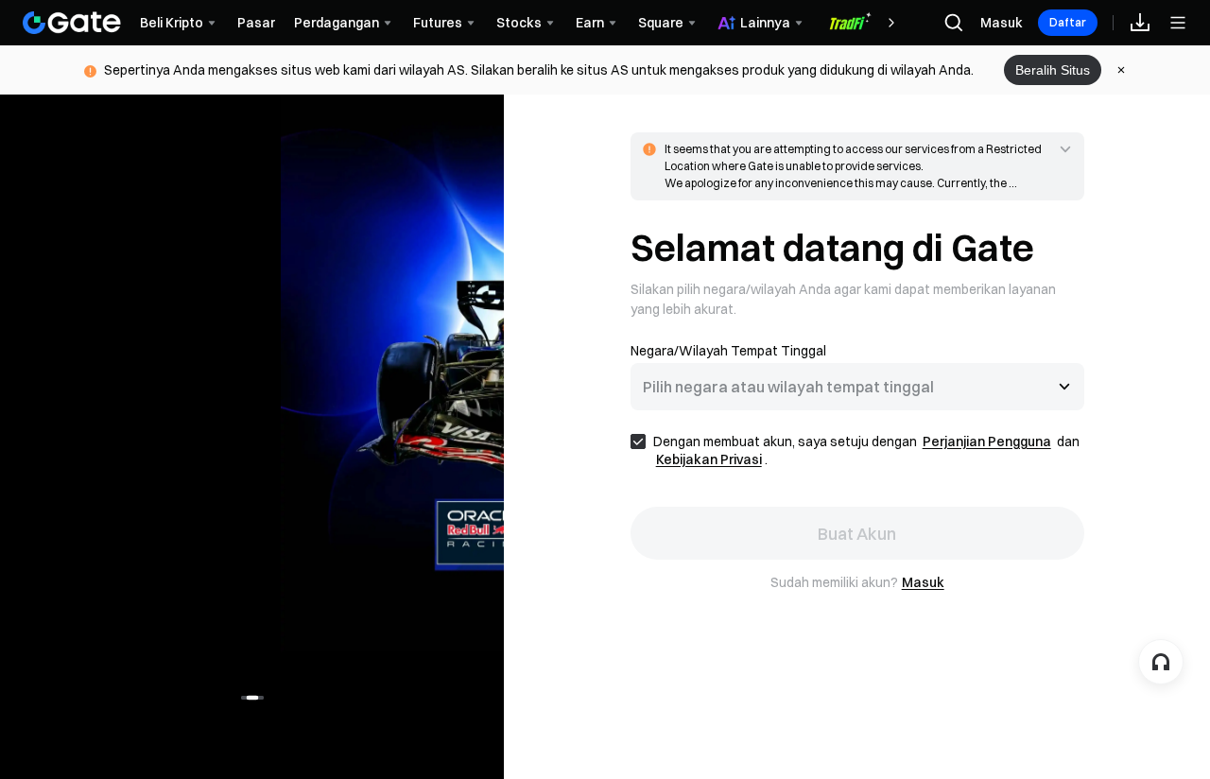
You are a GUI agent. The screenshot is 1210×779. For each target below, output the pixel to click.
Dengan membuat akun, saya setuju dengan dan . (866, 450)
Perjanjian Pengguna (987, 441)
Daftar (1067, 22)
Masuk (1001, 22)
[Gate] (72, 22)
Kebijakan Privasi (709, 459)
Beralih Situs (1052, 70)
